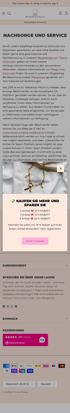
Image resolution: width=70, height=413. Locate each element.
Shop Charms (35, 241)
